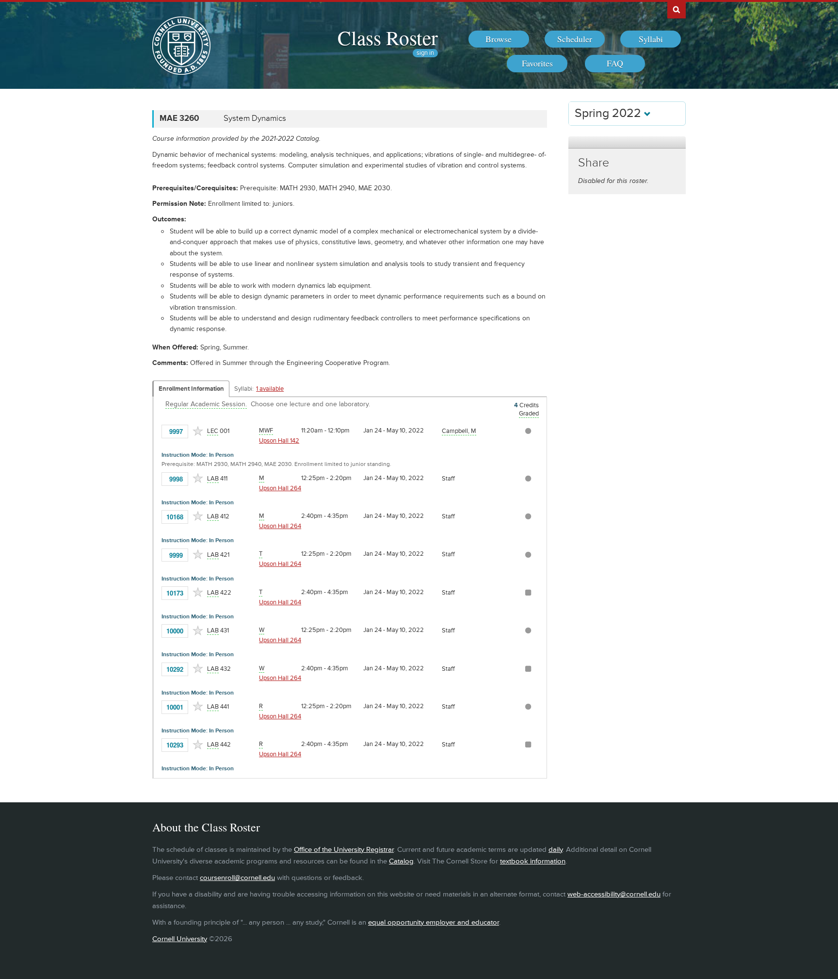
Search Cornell (676, 9)
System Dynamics (255, 118)
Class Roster (388, 37)
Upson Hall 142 (279, 441)
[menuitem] (498, 39)
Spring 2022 (609, 113)
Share (593, 163)
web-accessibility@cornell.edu (614, 894)
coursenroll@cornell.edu (237, 877)
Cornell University (179, 939)
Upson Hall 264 (280, 488)
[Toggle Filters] (627, 142)
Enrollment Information (191, 389)
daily (555, 849)
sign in (425, 53)
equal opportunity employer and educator (433, 922)
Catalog (401, 861)
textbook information (532, 861)
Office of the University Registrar (344, 849)
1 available (270, 389)
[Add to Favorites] (198, 431)
